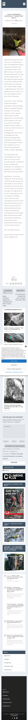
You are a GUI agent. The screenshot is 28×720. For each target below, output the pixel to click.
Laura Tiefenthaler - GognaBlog (15, 604)
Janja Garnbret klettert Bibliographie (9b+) (15, 621)
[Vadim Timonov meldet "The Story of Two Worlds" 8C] (14, 319)
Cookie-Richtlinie (8, 372)
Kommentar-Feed (8, 666)
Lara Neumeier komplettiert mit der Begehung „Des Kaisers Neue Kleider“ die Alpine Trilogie (15, 589)
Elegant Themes (14, 714)
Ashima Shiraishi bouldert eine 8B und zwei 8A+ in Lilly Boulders (13, 406)
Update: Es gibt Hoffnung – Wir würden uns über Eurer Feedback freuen (15, 577)
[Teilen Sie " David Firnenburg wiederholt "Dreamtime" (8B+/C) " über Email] (15, 279)
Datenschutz (15, 372)
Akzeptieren (14, 361)
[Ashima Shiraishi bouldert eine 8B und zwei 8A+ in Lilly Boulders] (14, 390)
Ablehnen (14, 365)
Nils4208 (9, 587)
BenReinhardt (10, 621)
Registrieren (7, 655)
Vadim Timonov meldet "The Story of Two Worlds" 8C (13, 328)
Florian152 (9, 635)
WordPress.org (7, 669)
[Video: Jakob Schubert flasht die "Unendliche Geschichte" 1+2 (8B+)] (14, 337)
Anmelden (6, 659)
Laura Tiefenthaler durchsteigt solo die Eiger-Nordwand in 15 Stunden (15, 607)
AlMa (16, 21)
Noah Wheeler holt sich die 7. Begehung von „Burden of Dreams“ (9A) (15, 636)
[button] (26, 346)
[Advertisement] (14, 254)
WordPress (15, 715)
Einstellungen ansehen (14, 369)
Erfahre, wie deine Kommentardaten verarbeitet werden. (13, 456)
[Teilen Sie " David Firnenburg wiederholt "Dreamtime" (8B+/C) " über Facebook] (12, 279)
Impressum (20, 372)
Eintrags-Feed (7, 662)
